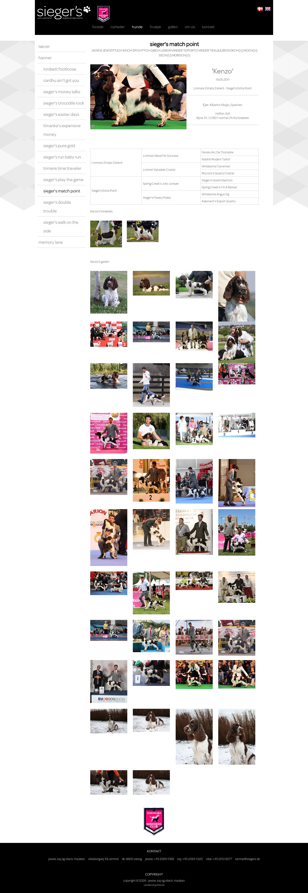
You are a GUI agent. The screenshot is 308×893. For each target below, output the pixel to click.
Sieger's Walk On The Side (60, 226)
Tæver (44, 46)
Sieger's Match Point (61, 191)
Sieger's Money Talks (61, 91)
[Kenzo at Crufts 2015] (194, 674)
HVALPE (155, 26)
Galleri (173, 26)
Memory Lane (50, 242)
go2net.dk (159, 884)
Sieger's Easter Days (61, 114)
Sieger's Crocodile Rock (63, 103)
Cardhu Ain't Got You (61, 80)
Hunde (137, 26)
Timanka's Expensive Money (62, 129)
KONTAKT (208, 26)
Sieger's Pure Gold (59, 145)
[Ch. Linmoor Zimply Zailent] (106, 234)
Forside (97, 26)
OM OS (190, 26)
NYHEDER (118, 26)
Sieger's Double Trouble (57, 206)
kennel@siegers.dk (247, 859)
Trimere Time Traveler (62, 168)
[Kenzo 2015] (108, 721)
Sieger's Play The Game (63, 179)
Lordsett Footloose (59, 69)
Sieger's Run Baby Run (62, 157)
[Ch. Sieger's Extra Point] (143, 231)
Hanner (45, 57)
